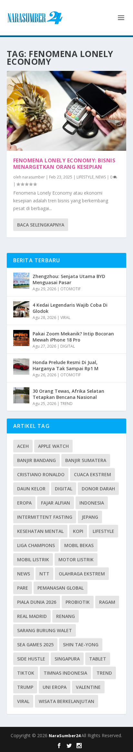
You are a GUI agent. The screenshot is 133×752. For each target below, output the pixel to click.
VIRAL (65, 317)
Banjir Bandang (36, 460)
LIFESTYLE (85, 177)
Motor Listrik (76, 559)
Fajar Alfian (55, 503)
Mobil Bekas (79, 545)
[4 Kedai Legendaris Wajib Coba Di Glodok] (21, 309)
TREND (66, 403)
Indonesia (91, 503)
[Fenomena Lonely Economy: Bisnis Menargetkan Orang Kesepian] (67, 111)
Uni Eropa (54, 687)
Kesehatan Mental (40, 531)
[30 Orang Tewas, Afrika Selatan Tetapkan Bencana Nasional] (21, 395)
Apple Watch (53, 446)
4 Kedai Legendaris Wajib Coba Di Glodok (70, 308)
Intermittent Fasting (44, 517)
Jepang (90, 517)
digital (63, 489)
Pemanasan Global (60, 588)
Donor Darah (98, 489)
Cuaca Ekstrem (92, 474)
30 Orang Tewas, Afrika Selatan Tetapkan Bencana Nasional (68, 394)
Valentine (88, 687)
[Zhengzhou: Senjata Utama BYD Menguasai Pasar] (21, 281)
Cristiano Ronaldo (41, 474)
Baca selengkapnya (40, 225)
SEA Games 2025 (35, 644)
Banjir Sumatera (85, 460)
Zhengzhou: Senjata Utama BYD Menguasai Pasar (69, 279)
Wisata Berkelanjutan (66, 701)
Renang (65, 616)
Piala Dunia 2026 (36, 602)
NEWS (101, 177)
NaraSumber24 (65, 735)
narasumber (33, 177)
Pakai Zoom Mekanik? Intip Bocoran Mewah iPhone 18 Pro (73, 336)
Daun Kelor (31, 489)
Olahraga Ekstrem (82, 574)
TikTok (25, 673)
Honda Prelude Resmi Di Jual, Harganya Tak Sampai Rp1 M (65, 365)
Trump (25, 687)
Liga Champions (36, 545)
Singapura (67, 659)
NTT (44, 574)
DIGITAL (67, 346)
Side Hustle (31, 659)
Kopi (78, 531)
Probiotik (78, 602)
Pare (22, 588)
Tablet (97, 659)
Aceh (23, 446)
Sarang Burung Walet (44, 630)
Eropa (24, 503)
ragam (107, 602)
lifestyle (103, 531)
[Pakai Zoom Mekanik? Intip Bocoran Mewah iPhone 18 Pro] (21, 338)
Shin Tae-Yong (80, 644)
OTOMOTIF (70, 289)
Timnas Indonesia (65, 673)
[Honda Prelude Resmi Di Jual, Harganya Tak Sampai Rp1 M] (21, 367)
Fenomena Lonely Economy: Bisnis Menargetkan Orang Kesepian (64, 164)
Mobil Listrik (33, 559)
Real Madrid (32, 616)
